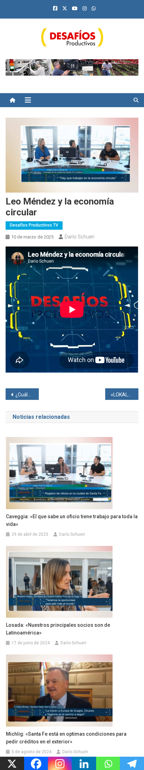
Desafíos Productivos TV (34, 225)
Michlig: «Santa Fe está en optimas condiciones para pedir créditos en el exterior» (66, 737)
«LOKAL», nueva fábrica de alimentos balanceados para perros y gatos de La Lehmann (124, 394)
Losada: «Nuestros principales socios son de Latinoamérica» (58, 629)
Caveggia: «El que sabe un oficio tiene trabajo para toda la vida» (72, 520)
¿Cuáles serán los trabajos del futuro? (27, 394)
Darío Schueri (79, 237)
